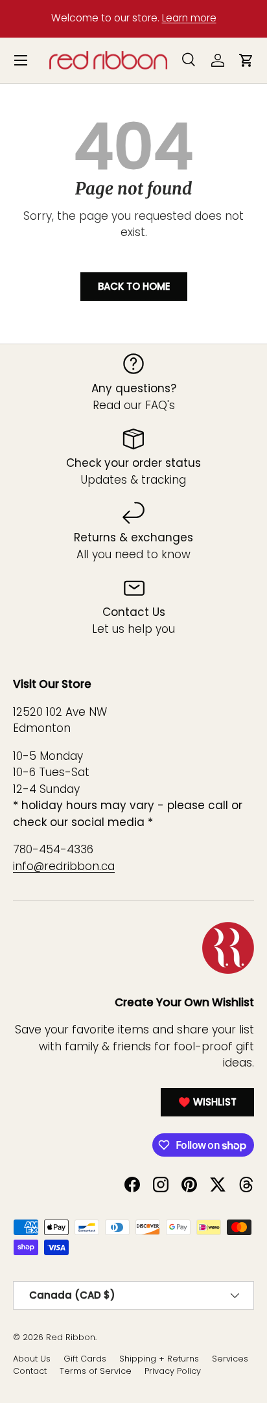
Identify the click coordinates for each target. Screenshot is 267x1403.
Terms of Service (96, 1370)
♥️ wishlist (207, 1102)
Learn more (189, 18)
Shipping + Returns (159, 1358)
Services (230, 1358)
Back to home (134, 286)
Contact (30, 1370)
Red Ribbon (70, 1337)
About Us (32, 1358)
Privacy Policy (173, 1370)
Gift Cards (85, 1358)
